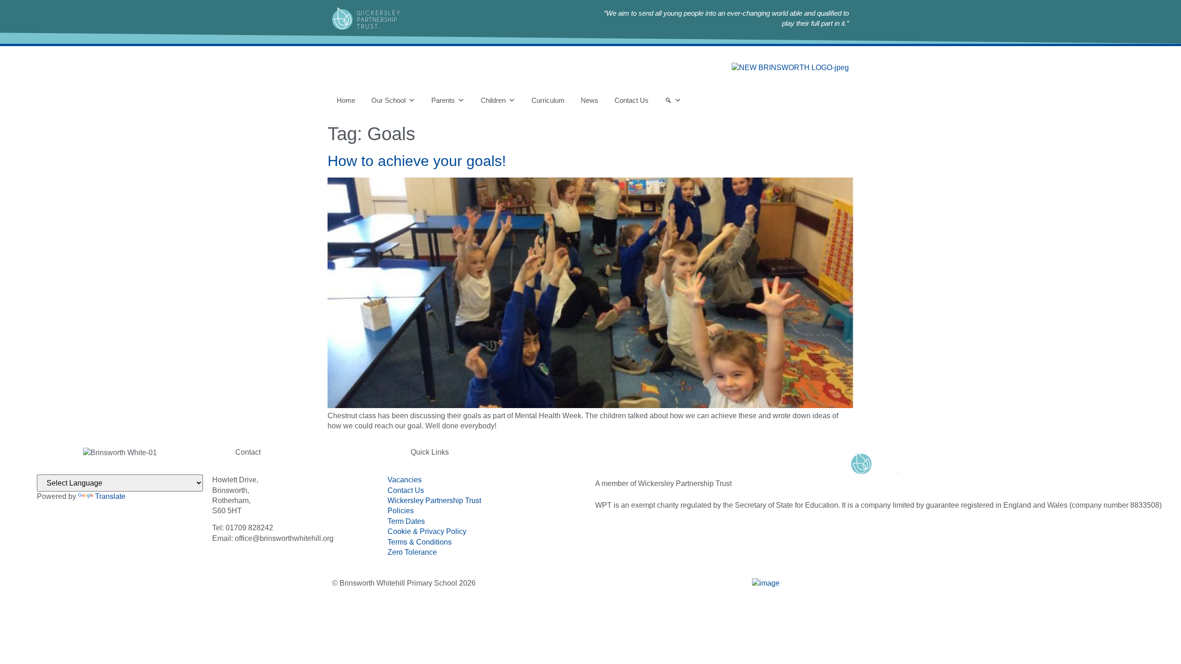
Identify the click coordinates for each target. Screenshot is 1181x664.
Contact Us (631, 100)
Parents (443, 100)
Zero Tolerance (412, 552)
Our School (388, 100)
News (589, 100)
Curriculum (548, 100)
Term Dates (406, 521)
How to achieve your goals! (417, 161)
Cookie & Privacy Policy (427, 531)
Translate (110, 496)
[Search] (673, 100)
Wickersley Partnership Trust (434, 500)
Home (346, 100)
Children (493, 100)
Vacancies (405, 480)
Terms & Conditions (420, 542)
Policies (401, 511)
